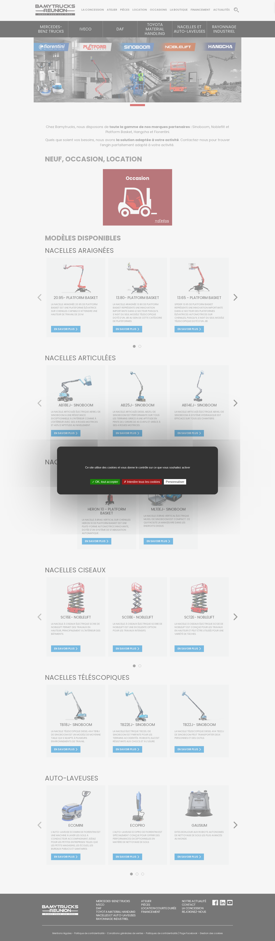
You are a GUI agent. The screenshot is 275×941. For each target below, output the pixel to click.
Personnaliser (175, 481)
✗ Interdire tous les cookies (142, 481)
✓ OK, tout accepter (105, 481)
